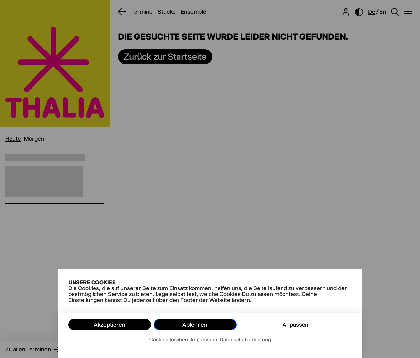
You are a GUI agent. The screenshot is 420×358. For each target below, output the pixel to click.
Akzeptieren (109, 324)
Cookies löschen (168, 339)
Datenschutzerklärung (245, 339)
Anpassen (295, 324)
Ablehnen (194, 324)
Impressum (204, 339)
